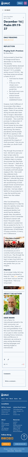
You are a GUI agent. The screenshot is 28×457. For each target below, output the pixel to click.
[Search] (25, 3)
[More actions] (23, 17)
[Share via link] (8, 359)
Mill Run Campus (6, 407)
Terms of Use (10, 450)
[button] (20, 444)
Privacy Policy (18, 450)
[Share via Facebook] (4, 359)
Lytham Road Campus (19, 407)
